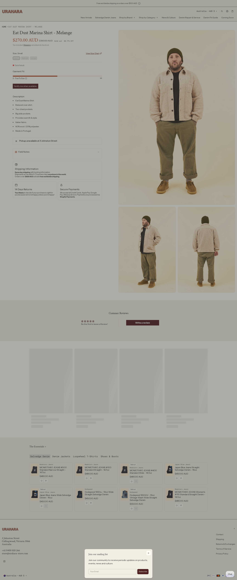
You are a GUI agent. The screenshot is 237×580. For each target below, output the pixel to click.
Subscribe (143, 572)
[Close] (148, 553)
